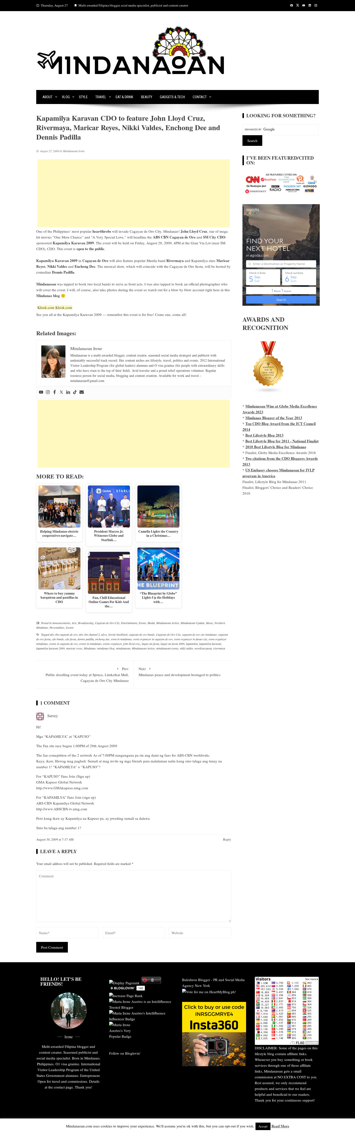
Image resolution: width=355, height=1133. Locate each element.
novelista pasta (203, 648)
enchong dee (102, 639)
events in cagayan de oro (63, 644)
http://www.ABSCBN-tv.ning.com (61, 808)
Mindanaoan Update (193, 623)
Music (209, 623)
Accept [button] (263, 1126)
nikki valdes (186, 648)
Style (83, 97)
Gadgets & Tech (172, 97)
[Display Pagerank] (124, 982)
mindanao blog (105, 648)
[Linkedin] (68, 392)
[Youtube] (41, 392)
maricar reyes (74, 648)
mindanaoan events (167, 648)
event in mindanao (121, 639)
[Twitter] (61, 392)
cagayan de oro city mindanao (199, 634)
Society (70, 627)
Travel (100, 97)
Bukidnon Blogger (196, 979)
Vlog (66, 97)
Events (142, 623)
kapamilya (192, 644)
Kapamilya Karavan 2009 (82, 314)
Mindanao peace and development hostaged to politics (179, 671)
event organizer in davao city (190, 639)
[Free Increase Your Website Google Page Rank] (126, 994)
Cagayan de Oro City (107, 623)
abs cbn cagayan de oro (64, 634)
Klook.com (45, 307)
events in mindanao (90, 644)
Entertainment (129, 623)
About (47, 97)
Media (151, 623)
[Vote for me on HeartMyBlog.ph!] (209, 991)
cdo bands (58, 639)
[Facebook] (54, 392)
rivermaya (219, 648)
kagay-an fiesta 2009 (173, 644)
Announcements (61, 623)
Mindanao (90, 648)
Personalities (57, 627)
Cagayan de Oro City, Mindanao (154, 231)
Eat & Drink (124, 97)
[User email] (81, 392)
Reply (227, 839)
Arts (74, 623)
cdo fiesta (70, 639)
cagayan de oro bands (142, 634)
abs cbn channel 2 (89, 634)
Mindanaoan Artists (167, 623)
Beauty (146, 97)
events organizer (112, 644)
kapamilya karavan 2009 (50, 648)
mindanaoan (123, 648)
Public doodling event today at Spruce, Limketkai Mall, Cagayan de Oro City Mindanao (87, 674)
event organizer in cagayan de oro (153, 639)
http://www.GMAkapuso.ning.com (62, 787)
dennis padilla (86, 639)
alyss (104, 634)
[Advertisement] (133, 193)
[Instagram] (48, 392)
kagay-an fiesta (150, 644)
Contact (200, 97)
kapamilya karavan (210, 644)
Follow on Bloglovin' (125, 1053)
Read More (280, 1126)
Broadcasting (85, 623)
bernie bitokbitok (118, 634)
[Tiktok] (75, 392)
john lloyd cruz (131, 644)
